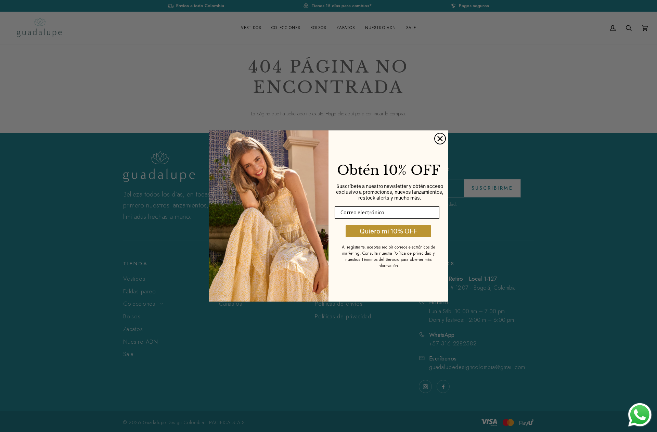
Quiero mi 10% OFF (388, 231)
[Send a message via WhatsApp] (640, 415)
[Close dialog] (440, 138)
